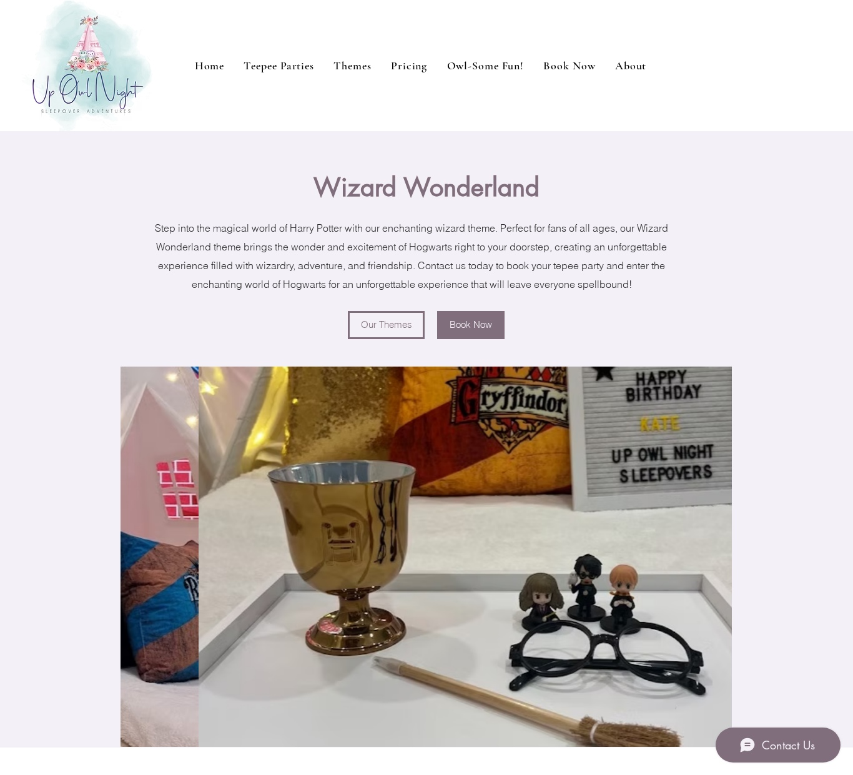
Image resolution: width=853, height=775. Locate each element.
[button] (485, 65)
